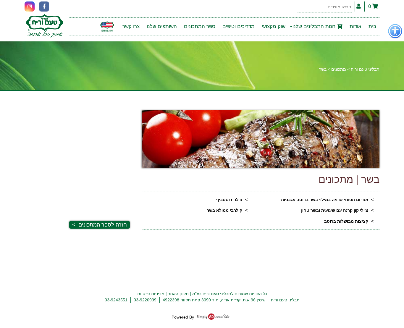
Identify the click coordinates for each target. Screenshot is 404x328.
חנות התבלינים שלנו (315, 26)
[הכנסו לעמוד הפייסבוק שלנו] (44, 6)
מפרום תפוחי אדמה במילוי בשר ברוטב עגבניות (324, 199)
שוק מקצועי (273, 26)
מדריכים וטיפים (238, 26)
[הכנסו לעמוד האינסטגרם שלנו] (30, 6)
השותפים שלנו (162, 26)
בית (372, 26)
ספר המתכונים (199, 26)
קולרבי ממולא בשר (224, 210)
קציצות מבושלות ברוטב (346, 221)
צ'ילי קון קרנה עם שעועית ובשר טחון (334, 210)
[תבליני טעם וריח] (44, 26)
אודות (355, 26)
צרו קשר (131, 26)
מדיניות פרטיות (150, 293)
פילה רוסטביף (229, 199)
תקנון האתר (178, 293)
